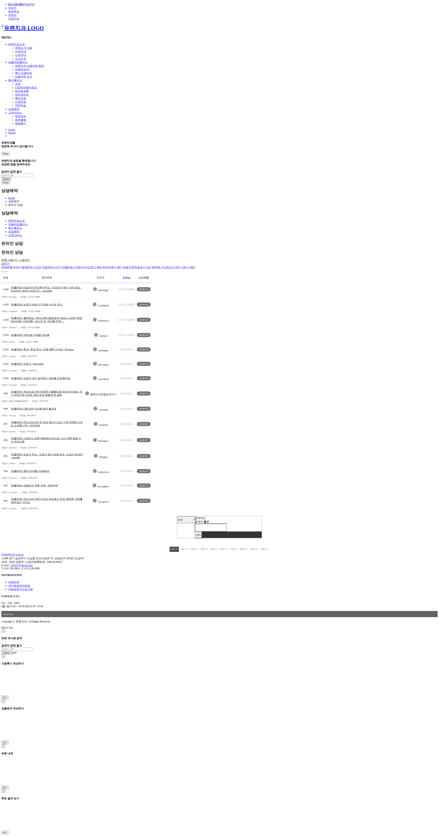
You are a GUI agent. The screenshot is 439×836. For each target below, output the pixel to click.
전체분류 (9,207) (11, 267)
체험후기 (20, 123)
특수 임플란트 (23, 73)
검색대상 (199, 518)
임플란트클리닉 (17, 62)
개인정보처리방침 (19, 585)
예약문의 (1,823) (31, 267)
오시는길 (20, 58)
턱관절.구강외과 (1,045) (166, 267)
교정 (18, 83)
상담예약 (13, 109)
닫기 (5, 697)
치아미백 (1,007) (112, 267)
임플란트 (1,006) (72, 267)
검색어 (202, 521)
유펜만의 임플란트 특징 (29, 65)
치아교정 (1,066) (92, 267)
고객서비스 (15, 112)
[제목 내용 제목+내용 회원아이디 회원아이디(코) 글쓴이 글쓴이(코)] (186, 519)
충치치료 (20, 98)
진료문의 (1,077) (51, 267)
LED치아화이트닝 (26, 87)
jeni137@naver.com (22, 565)
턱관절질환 (22, 91)
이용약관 (13, 582)
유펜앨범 (20, 119)
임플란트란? (22, 69)
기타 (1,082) (188, 267)
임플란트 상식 (23, 76)
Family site (8, 614)
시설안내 (20, 55)
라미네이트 (22, 94)
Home (11, 198)
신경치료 (20, 101)
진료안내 (20, 51)
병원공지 (20, 116)
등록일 (126, 277)
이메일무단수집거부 (20, 589)
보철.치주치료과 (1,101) (137, 267)
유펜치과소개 (16, 44)
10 (264, 549)
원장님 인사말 (23, 47)
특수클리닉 (15, 80)
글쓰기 (5, 263)
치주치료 (20, 105)
